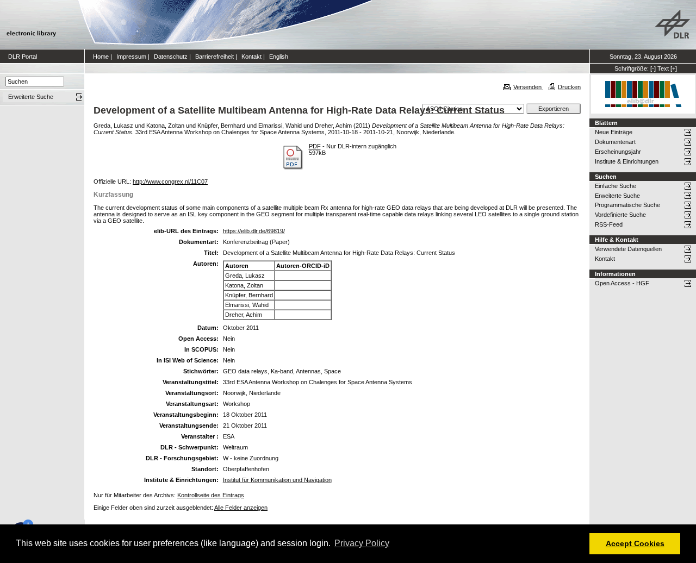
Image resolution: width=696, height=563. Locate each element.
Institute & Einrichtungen (626, 161)
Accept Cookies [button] (635, 543)
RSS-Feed (609, 224)
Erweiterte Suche (617, 195)
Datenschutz (171, 56)
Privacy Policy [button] (361, 543)
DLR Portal (22, 56)
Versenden (528, 87)
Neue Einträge (613, 132)
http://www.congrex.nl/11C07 (170, 181)
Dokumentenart (615, 142)
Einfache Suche (615, 186)
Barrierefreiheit (214, 56)
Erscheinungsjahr (618, 151)
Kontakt (251, 56)
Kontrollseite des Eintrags (210, 495)
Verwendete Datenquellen (628, 249)
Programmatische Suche (627, 205)
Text (663, 68)
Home (101, 56)
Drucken (569, 87)
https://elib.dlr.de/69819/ (254, 231)
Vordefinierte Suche (620, 214)
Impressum (131, 56)
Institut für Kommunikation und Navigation (277, 480)
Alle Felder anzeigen (241, 507)
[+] (673, 68)
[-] (653, 68)
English (278, 56)
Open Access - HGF (622, 283)
